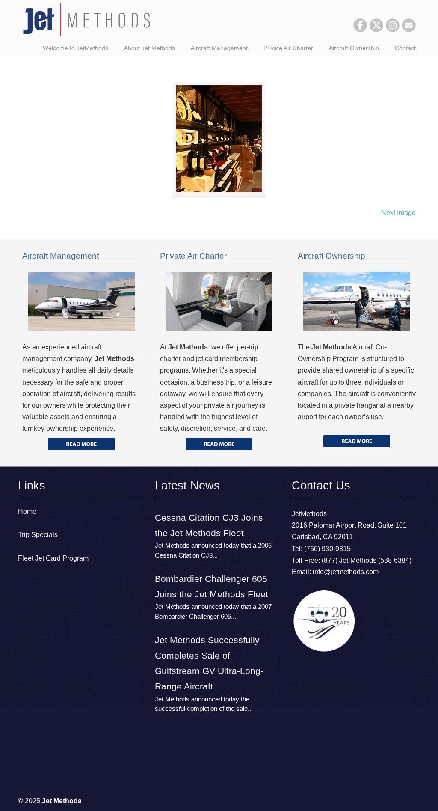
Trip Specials (38, 534)
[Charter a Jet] (81, 444)
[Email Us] (409, 29)
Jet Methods (86, 20)
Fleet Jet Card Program (53, 558)
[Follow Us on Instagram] (393, 29)
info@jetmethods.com (346, 571)
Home (27, 511)
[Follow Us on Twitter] (376, 29)
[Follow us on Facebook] (360, 29)
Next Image (398, 212)
